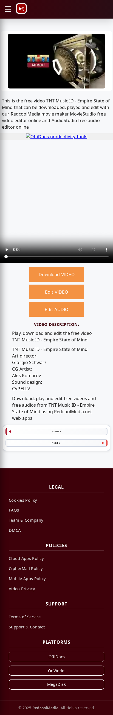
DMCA (15, 530)
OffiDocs (57, 656)
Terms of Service (25, 616)
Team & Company (26, 520)
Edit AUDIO (56, 309)
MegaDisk (56, 684)
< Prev (56, 431)
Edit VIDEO (56, 292)
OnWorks (56, 670)
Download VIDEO (57, 274)
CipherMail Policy (26, 568)
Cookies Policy (23, 500)
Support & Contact (27, 627)
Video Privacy (22, 588)
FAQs (14, 510)
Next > (56, 443)
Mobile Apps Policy (27, 578)
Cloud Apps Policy (26, 558)
